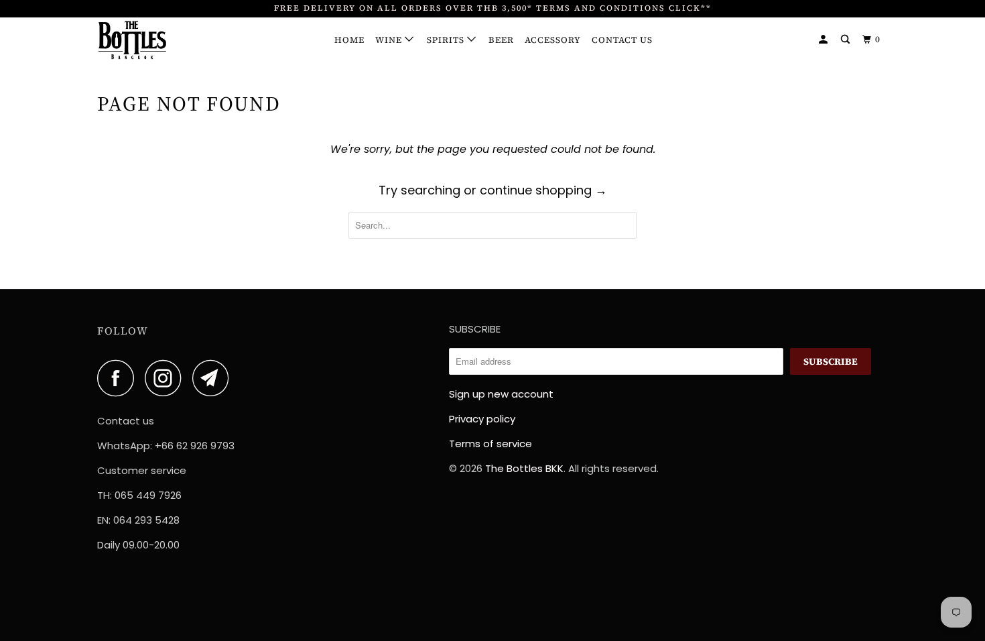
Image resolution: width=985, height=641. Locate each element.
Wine (390, 40)
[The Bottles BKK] (166, 40)
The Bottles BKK (524, 468)
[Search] (846, 39)
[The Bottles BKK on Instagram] (167, 377)
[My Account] (824, 39)
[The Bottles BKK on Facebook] (119, 377)
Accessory (553, 40)
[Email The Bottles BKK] (214, 377)
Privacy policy (482, 419)
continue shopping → (543, 190)
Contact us (622, 40)
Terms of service (490, 443)
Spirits (447, 40)
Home (349, 40)
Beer (501, 40)
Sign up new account (501, 394)
